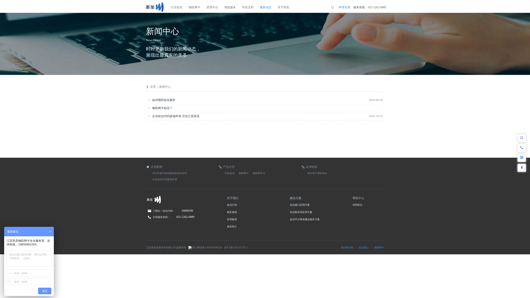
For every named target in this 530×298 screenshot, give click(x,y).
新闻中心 (165, 86)
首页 (153, 86)
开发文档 (248, 7)
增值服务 (230, 7)
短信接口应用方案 (300, 204)
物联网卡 (194, 7)
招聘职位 (358, 204)
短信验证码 (347, 247)
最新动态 (265, 7)
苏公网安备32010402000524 (207, 247)
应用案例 (232, 219)
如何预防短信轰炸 (163, 100)
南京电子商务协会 (317, 173)
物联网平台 (259, 173)
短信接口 (364, 247)
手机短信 (230, 173)
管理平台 (212, 7)
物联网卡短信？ (162, 108)
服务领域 (232, 212)
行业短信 (176, 7)
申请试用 (344, 7)
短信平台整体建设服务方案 (305, 219)
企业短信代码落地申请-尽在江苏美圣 (176, 116)
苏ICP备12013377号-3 (236, 247)
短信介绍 (232, 204)
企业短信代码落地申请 (164, 179)
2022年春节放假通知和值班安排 (169, 173)
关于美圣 (283, 7)
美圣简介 (232, 226)
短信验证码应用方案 (301, 212)
